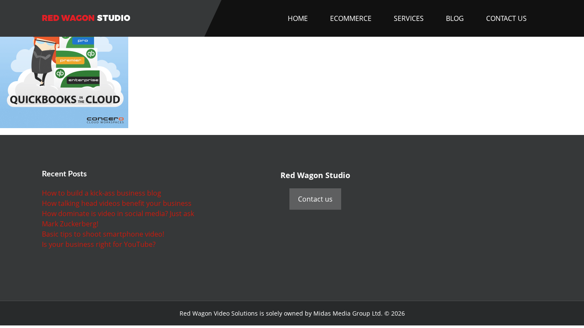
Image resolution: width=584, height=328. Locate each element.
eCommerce (351, 18)
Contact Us (506, 18)
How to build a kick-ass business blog (101, 193)
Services (409, 18)
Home (298, 18)
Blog (455, 18)
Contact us (315, 199)
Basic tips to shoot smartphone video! (103, 234)
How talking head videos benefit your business (117, 203)
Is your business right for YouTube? (99, 244)
